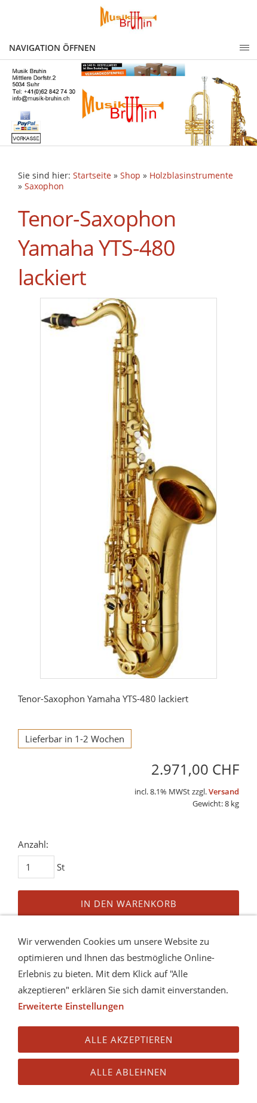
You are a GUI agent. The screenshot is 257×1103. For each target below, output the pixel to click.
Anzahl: (33, 844)
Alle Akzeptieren (129, 1039)
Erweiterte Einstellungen (71, 1006)
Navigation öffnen (52, 47)
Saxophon (44, 186)
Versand (224, 792)
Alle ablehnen (128, 1072)
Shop (130, 175)
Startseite (92, 175)
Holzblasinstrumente (191, 175)
